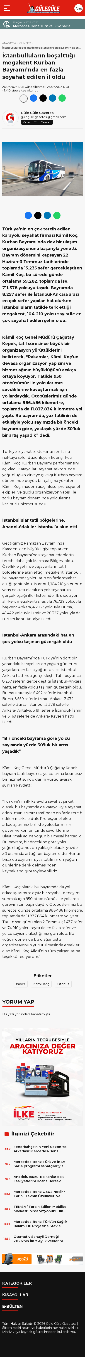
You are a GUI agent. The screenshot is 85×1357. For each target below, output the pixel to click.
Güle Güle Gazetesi (37, 113)
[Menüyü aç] (7, 8)
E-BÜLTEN (12, 1306)
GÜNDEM (25, 43)
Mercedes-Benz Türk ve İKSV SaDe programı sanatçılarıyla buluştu (39, 1164)
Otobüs (63, 984)
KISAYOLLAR (15, 1295)
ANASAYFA (9, 43)
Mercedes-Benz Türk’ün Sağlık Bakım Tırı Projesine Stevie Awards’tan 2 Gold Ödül (40, 1223)
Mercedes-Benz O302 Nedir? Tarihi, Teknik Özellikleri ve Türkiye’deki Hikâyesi (39, 1193)
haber (20, 984)
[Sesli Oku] (23, 98)
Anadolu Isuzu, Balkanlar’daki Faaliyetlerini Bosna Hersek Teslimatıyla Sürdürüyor (48, 26)
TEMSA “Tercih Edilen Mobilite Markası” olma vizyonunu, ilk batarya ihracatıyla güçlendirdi (40, 1208)
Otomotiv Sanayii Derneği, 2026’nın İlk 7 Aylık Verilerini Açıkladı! (38, 1238)
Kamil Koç (41, 984)
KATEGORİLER (17, 1283)
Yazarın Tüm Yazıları (37, 122)
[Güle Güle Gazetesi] (43, 8)
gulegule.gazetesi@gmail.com (43, 117)
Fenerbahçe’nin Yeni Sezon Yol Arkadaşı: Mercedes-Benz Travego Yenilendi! (40, 1149)
